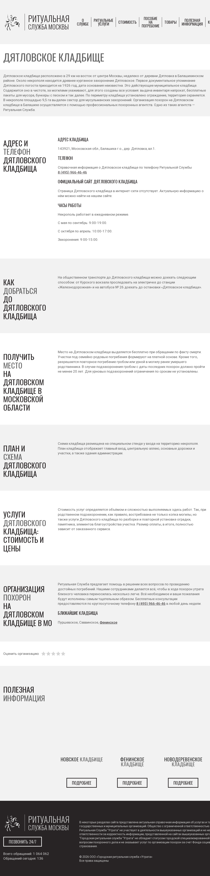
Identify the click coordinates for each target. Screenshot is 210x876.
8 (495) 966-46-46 (72, 172)
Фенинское (108, 622)
